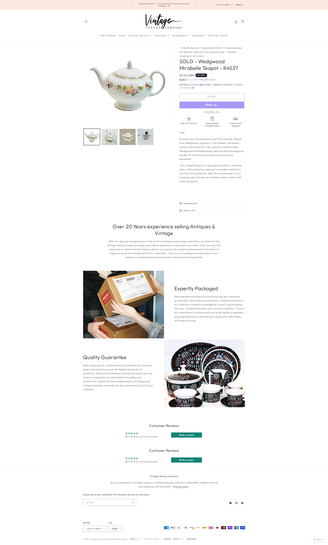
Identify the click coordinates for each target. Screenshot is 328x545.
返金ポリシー (135, 539)
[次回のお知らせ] (196, 5)
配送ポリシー (179, 539)
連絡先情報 (191, 539)
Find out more (180, 486)
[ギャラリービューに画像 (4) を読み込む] (145, 137)
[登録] (132, 502)
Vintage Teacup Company (100, 539)
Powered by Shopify (119, 539)
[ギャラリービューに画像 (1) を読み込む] (92, 137)
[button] (86, 21)
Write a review (186, 435)
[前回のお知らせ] (132, 5)
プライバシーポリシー (152, 539)
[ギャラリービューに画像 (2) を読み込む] (109, 137)
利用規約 (167, 539)
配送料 (182, 79)
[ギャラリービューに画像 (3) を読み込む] (127, 137)
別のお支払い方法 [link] (211, 112)
